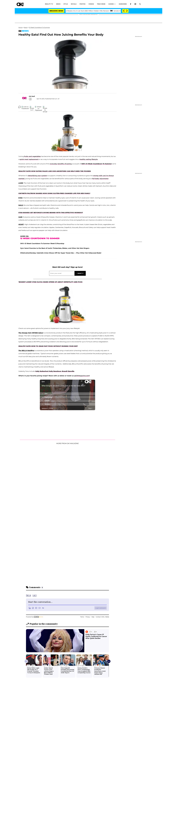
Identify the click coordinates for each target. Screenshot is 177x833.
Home (20, 27)
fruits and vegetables (32, 156)
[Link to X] (140, 4)
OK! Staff (32, 96)
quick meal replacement (29, 159)
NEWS (58, 4)
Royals (73, 4)
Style (66, 4)
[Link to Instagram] (135, 4)
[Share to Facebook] (25, 107)
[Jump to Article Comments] (19, 107)
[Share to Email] (45, 107)
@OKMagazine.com (81, 376)
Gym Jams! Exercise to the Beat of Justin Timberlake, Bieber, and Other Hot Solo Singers (54, 248)
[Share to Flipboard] (38, 107)
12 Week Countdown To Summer (39, 27)
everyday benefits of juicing (61, 164)
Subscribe (123, 4)
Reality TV (49, 4)
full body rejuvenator (100, 178)
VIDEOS (91, 4)
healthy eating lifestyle (89, 159)
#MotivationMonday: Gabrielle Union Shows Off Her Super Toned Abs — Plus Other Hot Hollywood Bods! (60, 253)
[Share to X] (32, 107)
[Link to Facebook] (130, 4)
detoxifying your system (37, 176)
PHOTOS (82, 4)
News (25, 27)
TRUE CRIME (101, 4)
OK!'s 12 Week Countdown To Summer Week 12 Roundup (42, 243)
